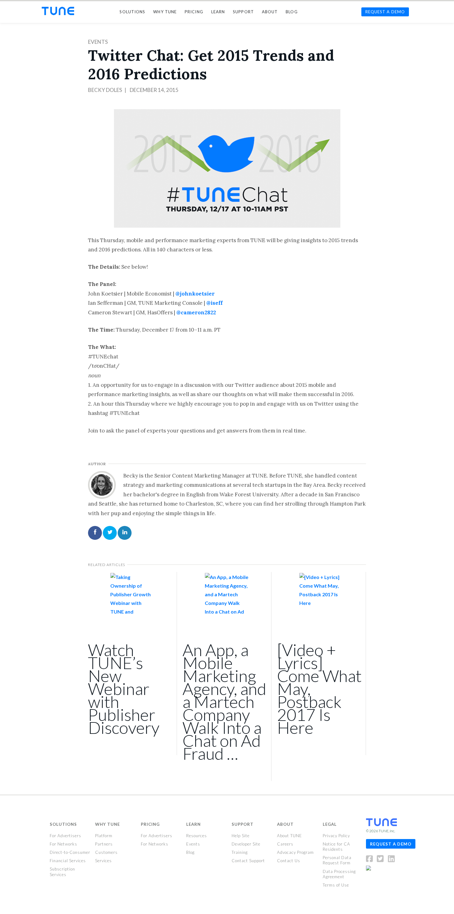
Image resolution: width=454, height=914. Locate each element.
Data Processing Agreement (339, 874)
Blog (190, 852)
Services (103, 860)
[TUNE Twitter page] (382, 860)
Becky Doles (105, 90)
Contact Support (248, 860)
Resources (196, 835)
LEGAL (330, 824)
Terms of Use (336, 885)
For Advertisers (65, 835)
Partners (104, 844)
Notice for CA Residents (336, 847)
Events (98, 42)
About (285, 824)
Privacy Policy (336, 835)
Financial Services (68, 860)
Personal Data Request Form (337, 860)
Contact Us (288, 860)
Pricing (150, 824)
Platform (103, 835)
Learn (193, 824)
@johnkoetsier (195, 293)
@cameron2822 (196, 312)
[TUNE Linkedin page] (391, 860)
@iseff (214, 303)
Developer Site (246, 844)
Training (240, 852)
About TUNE (289, 835)
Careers (285, 844)
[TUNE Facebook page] (371, 860)
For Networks (63, 844)
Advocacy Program (295, 852)
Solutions (63, 824)
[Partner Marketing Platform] (58, 11)
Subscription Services (62, 871)
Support (243, 824)
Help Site (241, 835)
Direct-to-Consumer (70, 852)
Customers (106, 852)
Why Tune (107, 824)
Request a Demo (390, 844)
